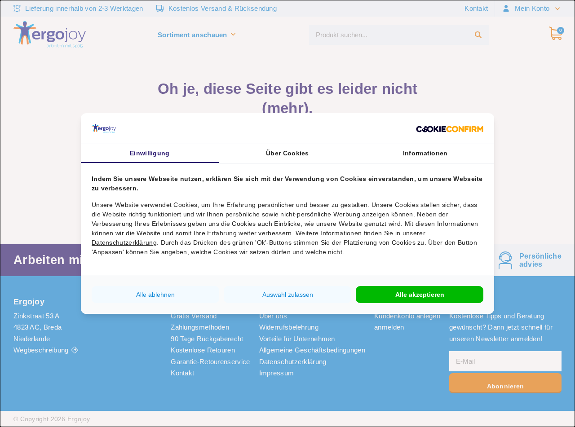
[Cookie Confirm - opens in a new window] (449, 128)
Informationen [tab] (425, 153)
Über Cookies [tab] (287, 153)
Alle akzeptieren (419, 294)
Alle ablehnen (155, 294)
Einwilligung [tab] (150, 153)
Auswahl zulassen (287, 294)
